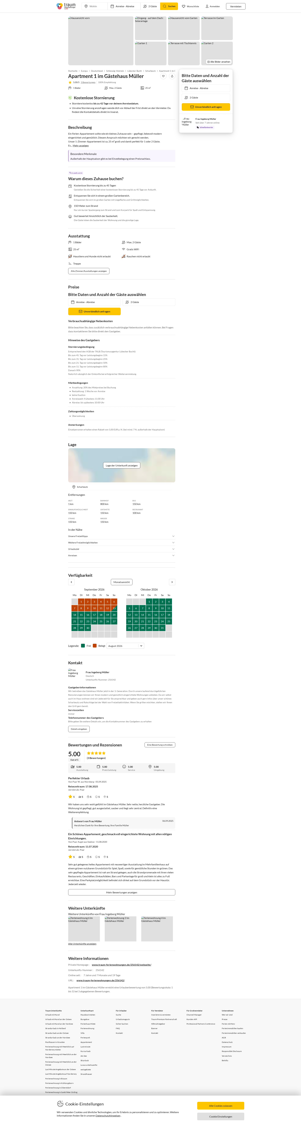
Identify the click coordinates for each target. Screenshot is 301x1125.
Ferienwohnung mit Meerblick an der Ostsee (61, 1063)
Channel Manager (194, 1015)
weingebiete (86, 1069)
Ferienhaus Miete (88, 1024)
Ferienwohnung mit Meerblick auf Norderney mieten (59, 1048)
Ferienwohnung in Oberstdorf (58, 1087)
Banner (154, 1028)
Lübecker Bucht (134, 71)
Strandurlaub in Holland (55, 1028)
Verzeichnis (227, 1056)
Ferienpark (85, 1037)
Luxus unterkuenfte (89, 1065)
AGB (224, 1037)
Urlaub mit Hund (52, 1015)
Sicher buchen (122, 1024)
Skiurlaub (85, 1060)
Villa (82, 1033)
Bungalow (85, 1019)
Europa (84, 71)
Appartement (86, 1042)
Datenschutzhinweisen (108, 1115)
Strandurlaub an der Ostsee (57, 1033)
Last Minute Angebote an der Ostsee (60, 1069)
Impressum (226, 1046)
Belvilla (225, 1060)
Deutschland (97, 71)
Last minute (85, 1046)
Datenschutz (227, 1042)
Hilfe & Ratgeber (158, 1024)
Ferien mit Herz (228, 1024)
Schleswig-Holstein (115, 71)
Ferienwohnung (87, 1028)
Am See (84, 1056)
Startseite (72, 71)
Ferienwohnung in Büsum (56, 1078)
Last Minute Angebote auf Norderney (61, 1074)
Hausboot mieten (88, 1015)
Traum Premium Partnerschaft (164, 1019)
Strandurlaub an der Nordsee (57, 1037)
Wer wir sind (227, 1015)
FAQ (118, 1028)
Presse (224, 1019)
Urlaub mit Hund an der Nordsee (59, 1024)
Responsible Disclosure (232, 1051)
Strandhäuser (86, 1074)
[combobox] (108, 645)
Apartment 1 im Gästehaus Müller (174, 71)
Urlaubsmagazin (123, 1019)
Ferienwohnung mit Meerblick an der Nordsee (61, 1055)
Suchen (171, 6)
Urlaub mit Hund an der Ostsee (58, 1019)
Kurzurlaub (85, 1051)
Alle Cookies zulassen (220, 1105)
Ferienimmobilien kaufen (232, 1028)
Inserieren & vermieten (161, 1015)
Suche (118, 1015)
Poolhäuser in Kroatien (55, 1042)
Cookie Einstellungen (220, 1116)
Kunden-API (192, 1019)
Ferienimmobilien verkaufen (234, 1033)
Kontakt (119, 1033)
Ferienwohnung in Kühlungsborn (59, 1083)
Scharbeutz (150, 71)
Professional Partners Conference (201, 1024)
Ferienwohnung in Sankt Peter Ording (61, 1092)
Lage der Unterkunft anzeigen (122, 465)
